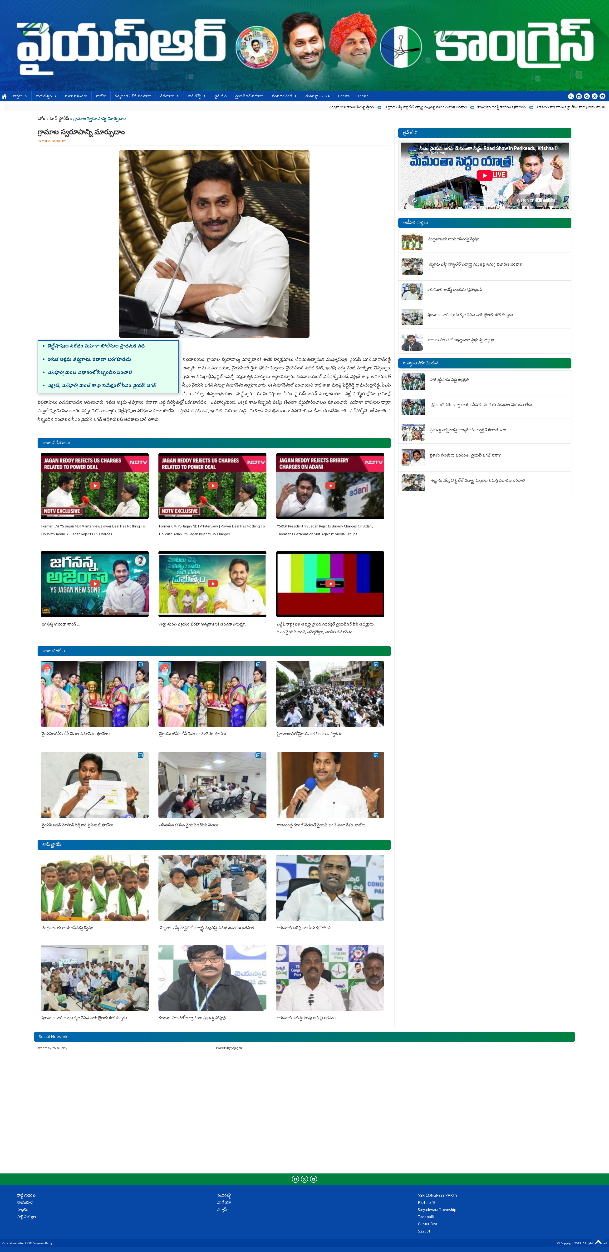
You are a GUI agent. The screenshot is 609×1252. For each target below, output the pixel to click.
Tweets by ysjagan (229, 1048)
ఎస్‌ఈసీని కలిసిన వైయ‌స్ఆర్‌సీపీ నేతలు (188, 825)
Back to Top (598, 1241)
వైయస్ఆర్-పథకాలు (249, 96)
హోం (41, 119)
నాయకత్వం (44, 96)
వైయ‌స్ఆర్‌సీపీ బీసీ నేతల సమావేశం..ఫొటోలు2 (75, 734)
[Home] (304, 45)
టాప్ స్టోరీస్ (59, 119)
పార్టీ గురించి (26, 1196)
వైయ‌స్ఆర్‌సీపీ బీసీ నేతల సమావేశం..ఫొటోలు (192, 734)
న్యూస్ (222, 1210)
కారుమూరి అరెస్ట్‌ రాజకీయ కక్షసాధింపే (338, 107)
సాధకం (22, 1210)
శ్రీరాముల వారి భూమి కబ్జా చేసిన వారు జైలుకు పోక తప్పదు (410, 107)
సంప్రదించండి (282, 96)
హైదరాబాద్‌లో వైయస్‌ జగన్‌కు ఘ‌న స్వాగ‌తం (310, 734)
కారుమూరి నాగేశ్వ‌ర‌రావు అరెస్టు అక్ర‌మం (554, 107)
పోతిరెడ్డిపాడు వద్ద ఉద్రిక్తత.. (450, 380)
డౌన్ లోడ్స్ (194, 96)
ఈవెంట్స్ (224, 1196)
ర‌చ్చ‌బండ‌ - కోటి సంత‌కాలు (133, 96)
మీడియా (224, 1203)
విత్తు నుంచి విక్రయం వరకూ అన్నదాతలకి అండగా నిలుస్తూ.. (202, 624)
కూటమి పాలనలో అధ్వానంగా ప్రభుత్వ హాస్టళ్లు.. (488, 107)
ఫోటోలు (101, 96)
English (363, 96)
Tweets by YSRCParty (51, 1048)
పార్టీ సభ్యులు (27, 1217)
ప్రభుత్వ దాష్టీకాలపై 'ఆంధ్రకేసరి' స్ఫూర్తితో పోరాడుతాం (468, 430)
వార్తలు (18, 96)
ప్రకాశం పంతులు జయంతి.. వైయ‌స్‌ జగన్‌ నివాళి (466, 455)
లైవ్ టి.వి (220, 96)
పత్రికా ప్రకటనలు (76, 96)
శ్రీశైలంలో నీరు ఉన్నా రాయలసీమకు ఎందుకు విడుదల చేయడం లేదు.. (482, 405)
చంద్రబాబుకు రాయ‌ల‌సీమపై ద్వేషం (187, 107)
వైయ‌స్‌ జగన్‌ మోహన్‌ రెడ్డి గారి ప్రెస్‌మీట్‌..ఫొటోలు (77, 825)
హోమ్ (4, 97)
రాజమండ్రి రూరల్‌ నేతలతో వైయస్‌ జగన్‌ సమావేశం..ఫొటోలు (321, 825)
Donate (344, 96)
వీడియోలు (167, 96)
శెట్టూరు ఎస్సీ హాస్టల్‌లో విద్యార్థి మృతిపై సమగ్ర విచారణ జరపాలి (262, 107)
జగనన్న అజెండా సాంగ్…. (60, 624)
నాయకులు (25, 1203)
